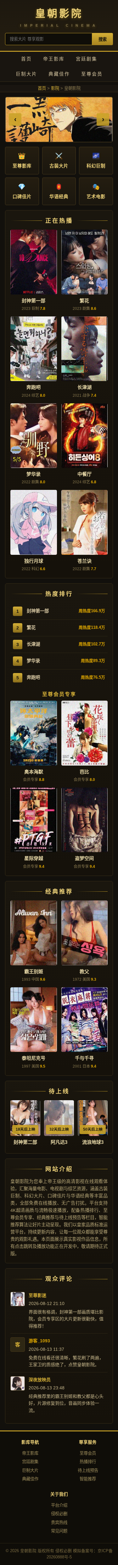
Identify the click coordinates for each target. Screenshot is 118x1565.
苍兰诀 (84, 561)
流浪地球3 (93, 1142)
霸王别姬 (33, 971)
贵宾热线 (59, 1522)
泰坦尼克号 (33, 1058)
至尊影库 (22, 160)
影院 (55, 88)
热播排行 (88, 1461)
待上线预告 (88, 1470)
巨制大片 (26, 74)
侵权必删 (59, 1513)
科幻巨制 (96, 160)
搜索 (102, 39)
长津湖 (84, 387)
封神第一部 (33, 300)
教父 (84, 971)
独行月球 (33, 561)
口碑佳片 (22, 191)
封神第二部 (25, 1142)
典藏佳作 (59, 74)
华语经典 (58, 191)
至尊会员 (92, 74)
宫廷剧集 (86, 58)
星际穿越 (33, 858)
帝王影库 (54, 58)
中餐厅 (84, 474)
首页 (26, 58)
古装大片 (58, 160)
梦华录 (33, 474)
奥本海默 (33, 771)
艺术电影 (96, 191)
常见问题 (59, 1531)
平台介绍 (59, 1505)
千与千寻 (84, 1058)
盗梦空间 (84, 858)
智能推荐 (88, 1479)
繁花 (84, 300)
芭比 (84, 771)
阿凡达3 (59, 1142)
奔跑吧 (33, 387)
